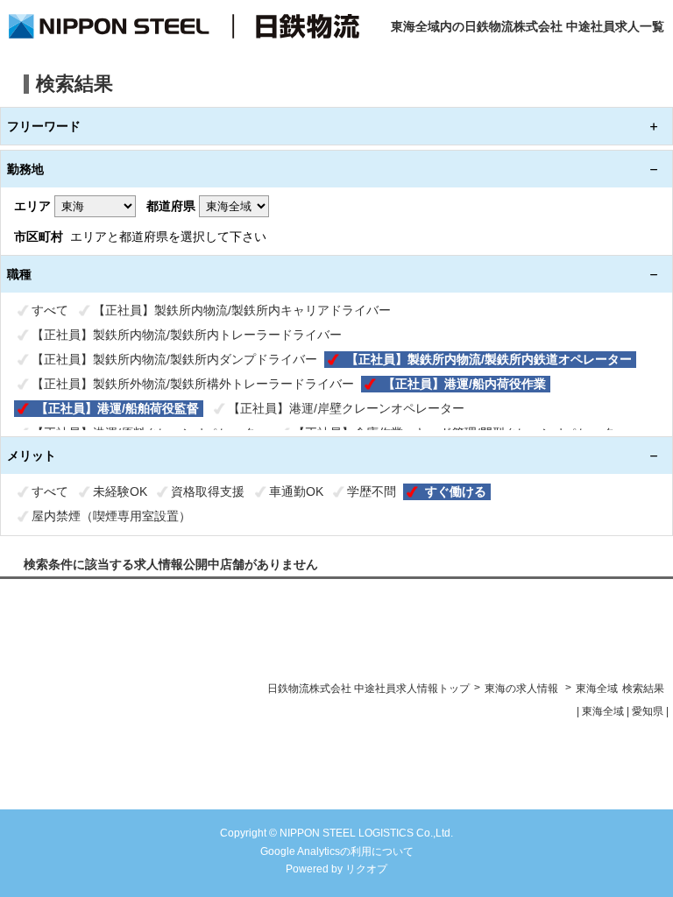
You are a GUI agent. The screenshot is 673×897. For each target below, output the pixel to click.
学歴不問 (371, 491)
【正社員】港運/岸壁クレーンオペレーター (346, 408)
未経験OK (120, 491)
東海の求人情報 (523, 688)
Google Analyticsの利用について (337, 851)
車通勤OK (296, 491)
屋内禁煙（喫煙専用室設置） (111, 516)
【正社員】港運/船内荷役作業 (464, 384)
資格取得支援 (207, 491)
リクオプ (366, 869)
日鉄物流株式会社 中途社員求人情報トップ (368, 688)
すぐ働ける (455, 491)
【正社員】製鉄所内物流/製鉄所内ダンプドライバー (174, 359)
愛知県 (647, 711)
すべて (50, 310)
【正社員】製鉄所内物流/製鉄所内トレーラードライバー (187, 335)
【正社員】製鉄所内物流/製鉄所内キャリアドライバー (242, 310)
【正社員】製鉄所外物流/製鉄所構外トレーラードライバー (193, 384)
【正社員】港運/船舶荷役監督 (117, 408)
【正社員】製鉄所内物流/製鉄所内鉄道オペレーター (489, 359)
